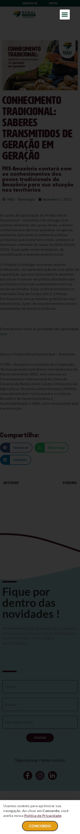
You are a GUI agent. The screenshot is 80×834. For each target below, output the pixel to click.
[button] (65, 15)
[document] (40, 417)
